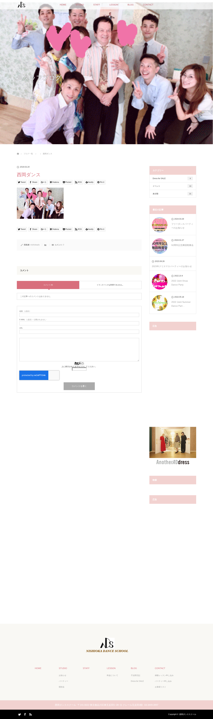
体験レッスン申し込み (164, 675)
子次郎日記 (135, 675)
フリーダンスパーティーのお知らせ (182, 226)
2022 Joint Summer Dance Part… (181, 304)
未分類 (172, 194)
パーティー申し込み (163, 681)
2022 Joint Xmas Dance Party (179, 283)
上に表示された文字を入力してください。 (79, 366)
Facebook (24, 714)
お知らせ (62, 675)
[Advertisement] (172, 380)
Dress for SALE (172, 178)
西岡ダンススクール (187, 714)
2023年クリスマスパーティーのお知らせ (172, 266)
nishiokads (35, 245)
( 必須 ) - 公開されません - (33, 319)
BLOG (131, 4)
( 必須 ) (24, 311)
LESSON (113, 4)
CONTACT (148, 4)
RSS (30, 714)
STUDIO (80, 4)
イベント (172, 186)
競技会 (61, 687)
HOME (63, 4)
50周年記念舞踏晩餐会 (182, 245)
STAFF (96, 4)
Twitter (19, 714)
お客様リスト (160, 687)
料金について (112, 675)
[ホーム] (18, 150)
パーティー (63, 681)
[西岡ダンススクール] (106, 652)
